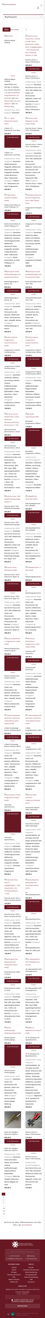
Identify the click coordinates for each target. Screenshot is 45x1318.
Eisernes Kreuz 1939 (11, 948)
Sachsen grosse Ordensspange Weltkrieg (9, 1101)
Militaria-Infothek (13, 1279)
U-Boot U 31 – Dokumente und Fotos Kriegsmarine (11, 183)
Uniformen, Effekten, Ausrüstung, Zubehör (33, 465)
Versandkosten (27, 1225)
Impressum (31, 1282)
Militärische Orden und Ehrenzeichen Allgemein (12, 460)
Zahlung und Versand (14, 1275)
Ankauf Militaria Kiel (11, 945)
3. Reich (7, 482)
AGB (31, 1279)
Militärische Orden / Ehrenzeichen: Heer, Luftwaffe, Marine (12, 317)
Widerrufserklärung (31, 1272)
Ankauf (14, 1270)
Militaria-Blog (9, 106)
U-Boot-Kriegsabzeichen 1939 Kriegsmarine (33, 783)
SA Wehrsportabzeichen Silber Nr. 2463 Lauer (32, 947)
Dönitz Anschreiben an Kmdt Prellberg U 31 (12, 260)
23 (4, 1208)
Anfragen (14, 1272)
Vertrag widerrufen (31, 1275)
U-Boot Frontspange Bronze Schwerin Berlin (11, 780)
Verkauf (14, 1267)
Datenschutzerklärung (31, 1277)
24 (4, 1211)
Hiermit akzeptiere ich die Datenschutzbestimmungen (23, 1300)
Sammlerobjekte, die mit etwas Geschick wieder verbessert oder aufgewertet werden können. (33, 840)
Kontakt (31, 1267)
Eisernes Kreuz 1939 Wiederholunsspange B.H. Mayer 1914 (11, 556)
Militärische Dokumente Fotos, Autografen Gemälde (12, 169)
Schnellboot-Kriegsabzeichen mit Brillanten (12, 95)
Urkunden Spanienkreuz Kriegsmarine (12, 868)
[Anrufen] (8, 1314)
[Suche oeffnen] (41, 5)
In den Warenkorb (33, 69)
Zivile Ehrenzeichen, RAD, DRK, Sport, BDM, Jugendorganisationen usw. (12, 468)
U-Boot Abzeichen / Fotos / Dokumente (11, 394)
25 (4, 1214)
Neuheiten (15, 113)
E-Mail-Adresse (22, 1294)
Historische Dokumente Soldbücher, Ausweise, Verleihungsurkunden (12, 238)
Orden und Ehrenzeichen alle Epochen (33, 101)
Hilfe (13, 1277)
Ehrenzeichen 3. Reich (12, 488)
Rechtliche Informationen (31, 1270)
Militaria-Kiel (14, 1282)
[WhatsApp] (13, 1314)
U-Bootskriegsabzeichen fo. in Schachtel (33, 627)
